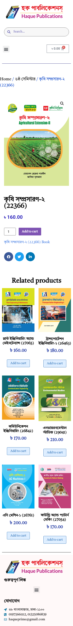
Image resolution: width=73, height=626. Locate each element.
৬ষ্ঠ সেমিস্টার (25, 79)
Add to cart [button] (18, 363)
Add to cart (30, 231)
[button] (6, 49)
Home (5, 79)
